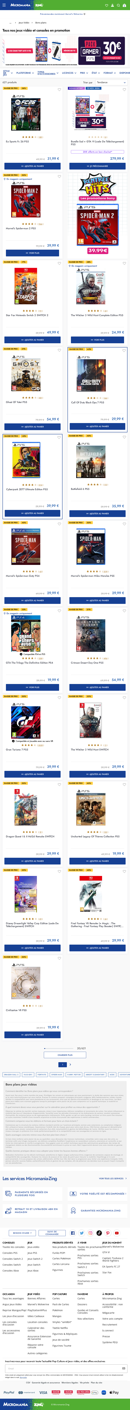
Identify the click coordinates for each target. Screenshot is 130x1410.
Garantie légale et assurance (46, 1382)
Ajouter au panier (34, 166)
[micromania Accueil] (27, 5)
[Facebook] (72, 1232)
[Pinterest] (108, 1232)
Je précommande (99, 166)
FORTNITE (42, 1074)
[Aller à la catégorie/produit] (65, 50)
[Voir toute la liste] (107, 5)
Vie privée (84, 1382)
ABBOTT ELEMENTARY (95, 1074)
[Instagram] (90, 1232)
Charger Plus (65, 1055)
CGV (28, 1382)
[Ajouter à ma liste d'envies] (59, 90)
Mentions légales (70, 1382)
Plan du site (96, 1382)
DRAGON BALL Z (11, 1074)
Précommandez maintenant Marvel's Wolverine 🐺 (63, 14)
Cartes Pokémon (61, 1258)
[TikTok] (99, 1232)
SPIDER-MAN (56, 1074)
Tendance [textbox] (102, 82)
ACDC (112, 1074)
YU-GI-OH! (28, 1074)
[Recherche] (118, 6)
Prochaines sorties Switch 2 (88, 1265)
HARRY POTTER (74, 1074)
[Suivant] (70, 1065)
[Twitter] (81, 1232)
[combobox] (111, 82)
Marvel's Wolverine (113, 1246)
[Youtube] (116, 1232)
